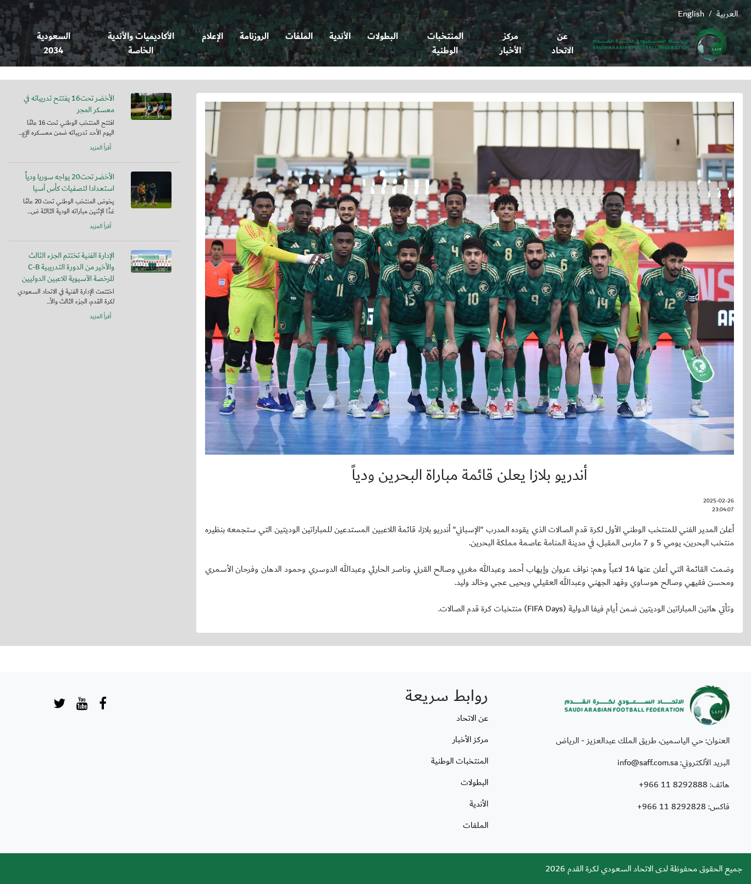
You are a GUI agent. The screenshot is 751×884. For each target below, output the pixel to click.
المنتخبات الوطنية (445, 44)
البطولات (382, 37)
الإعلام (212, 37)
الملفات (299, 37)
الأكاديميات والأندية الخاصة (141, 44)
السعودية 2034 (53, 44)
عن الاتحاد (562, 44)
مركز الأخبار (510, 44)
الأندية (340, 37)
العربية (727, 14)
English (691, 14)
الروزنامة (254, 37)
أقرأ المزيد (100, 148)
